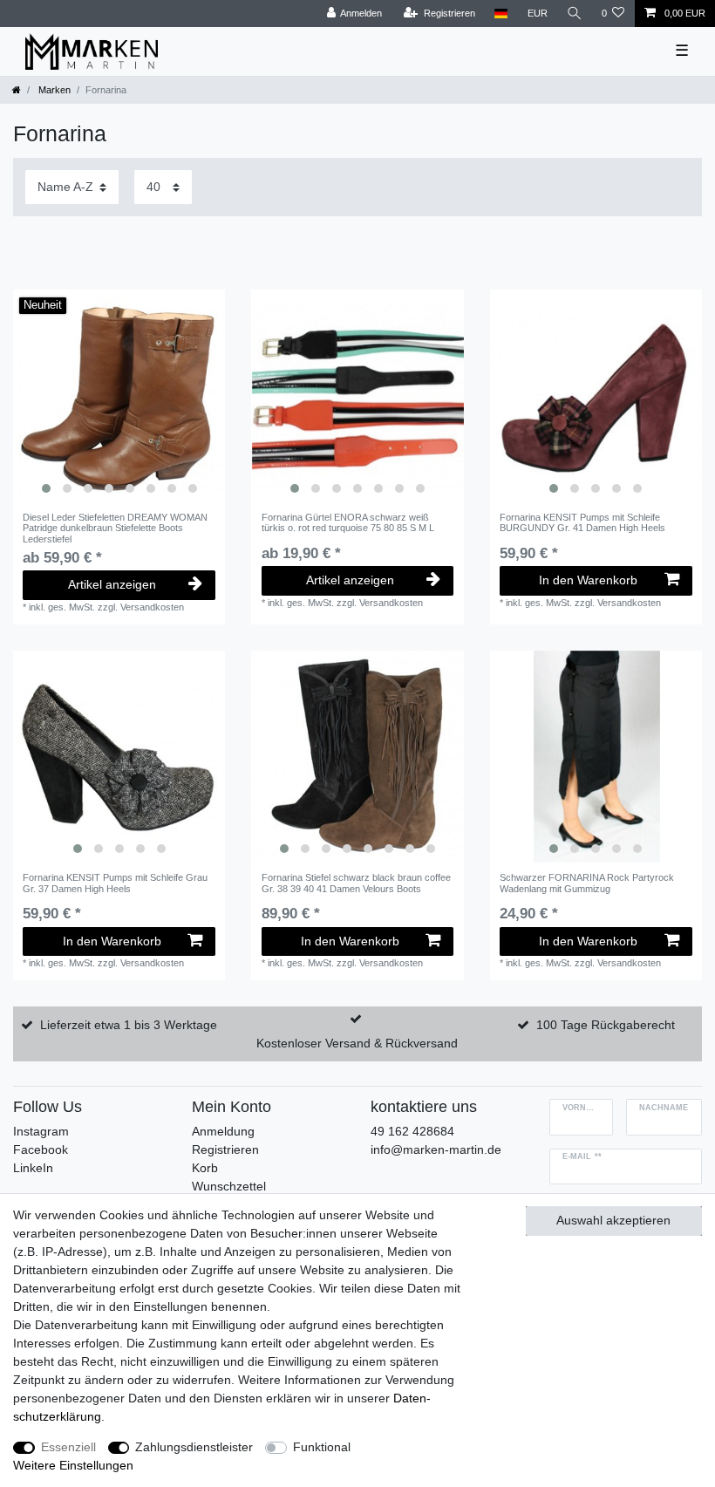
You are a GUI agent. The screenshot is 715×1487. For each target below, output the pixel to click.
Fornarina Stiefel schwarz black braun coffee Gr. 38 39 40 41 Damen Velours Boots (356, 882)
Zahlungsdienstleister (194, 1447)
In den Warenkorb (588, 580)
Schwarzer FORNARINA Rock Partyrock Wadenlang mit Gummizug (587, 882)
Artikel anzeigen (112, 584)
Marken (53, 90)
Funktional (322, 1447)
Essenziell (68, 1447)
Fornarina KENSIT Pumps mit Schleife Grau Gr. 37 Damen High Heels (115, 882)
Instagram (41, 1131)
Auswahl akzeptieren (613, 1220)
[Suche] (574, 13)
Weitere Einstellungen (73, 1465)
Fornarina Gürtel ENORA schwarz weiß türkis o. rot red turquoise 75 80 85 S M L (348, 522)
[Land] (501, 13)
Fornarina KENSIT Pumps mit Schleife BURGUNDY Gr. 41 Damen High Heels (582, 522)
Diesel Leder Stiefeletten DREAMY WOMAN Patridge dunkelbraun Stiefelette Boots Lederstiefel (115, 528)
